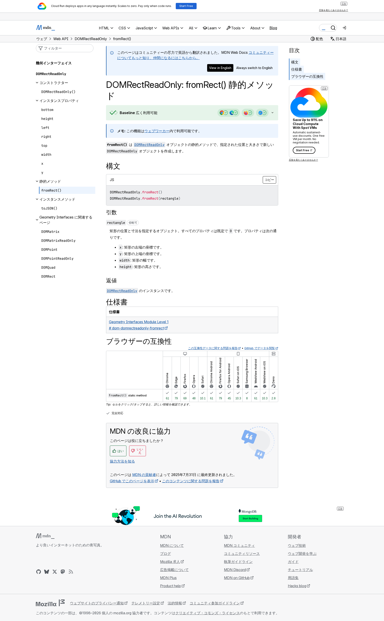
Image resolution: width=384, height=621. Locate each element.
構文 (294, 62)
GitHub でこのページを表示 (132, 481)
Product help (170, 586)
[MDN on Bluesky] (46, 571)
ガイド (293, 561)
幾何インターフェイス (54, 63)
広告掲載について (174, 569)
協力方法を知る (122, 461)
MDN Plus (168, 578)
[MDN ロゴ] (45, 536)
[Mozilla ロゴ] (50, 602)
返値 (111, 280)
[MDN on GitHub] (38, 571)
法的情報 (175, 603)
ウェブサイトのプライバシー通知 (97, 603)
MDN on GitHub (237, 578)
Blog (273, 28)
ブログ (165, 553)
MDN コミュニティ (239, 545)
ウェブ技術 (297, 545)
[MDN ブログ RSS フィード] (71, 571)
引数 (111, 212)
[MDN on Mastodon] (62, 571)
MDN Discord (235, 569)
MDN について (172, 545)
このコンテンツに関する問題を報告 (190, 481)
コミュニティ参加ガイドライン (215, 603)
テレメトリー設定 (145, 603)
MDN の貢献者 (144, 474)
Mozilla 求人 (170, 561)
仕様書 (296, 69)
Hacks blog (297, 586)
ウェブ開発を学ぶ (302, 553)
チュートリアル (300, 569)
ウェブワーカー (156, 131)
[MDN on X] (54, 571)
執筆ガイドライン (238, 561)
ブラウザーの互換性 (307, 76)
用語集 (293, 578)
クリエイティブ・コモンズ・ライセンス (207, 613)
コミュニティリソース (242, 553)
